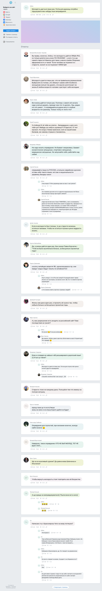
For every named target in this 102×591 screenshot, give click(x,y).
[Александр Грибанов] (27, 424)
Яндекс (8, 17)
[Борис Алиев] (27, 101)
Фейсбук (8, 20)
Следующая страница (60, 587)
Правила (8, 586)
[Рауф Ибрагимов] (27, 79)
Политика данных (11, 587)
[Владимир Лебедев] (27, 146)
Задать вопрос (10, 30)
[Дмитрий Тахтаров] (27, 301)
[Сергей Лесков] (27, 168)
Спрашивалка (10, 41)
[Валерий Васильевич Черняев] (27, 54)
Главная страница (11, 34)
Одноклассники (11, 25)
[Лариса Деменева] (27, 265)
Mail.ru (8, 12)
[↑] (47, 14)
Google (8, 14)
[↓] (50, 14)
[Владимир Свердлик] (27, 353)
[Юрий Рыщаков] (27, 123)
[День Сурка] (27, 460)
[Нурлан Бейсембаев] (27, 244)
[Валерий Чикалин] (27, 388)
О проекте (11, 585)
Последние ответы (12, 37)
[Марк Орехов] (27, 319)
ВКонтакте (9, 22)
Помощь (13, 586)
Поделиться (53, 14)
